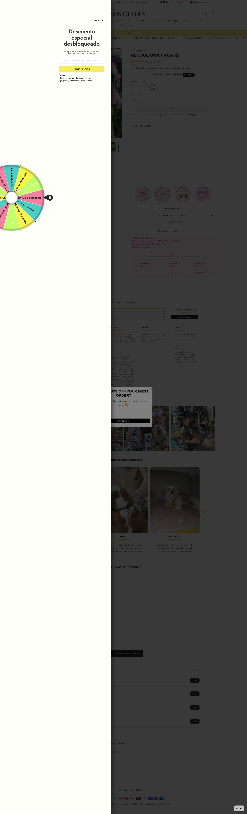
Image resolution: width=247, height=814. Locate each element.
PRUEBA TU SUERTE (81, 69)
